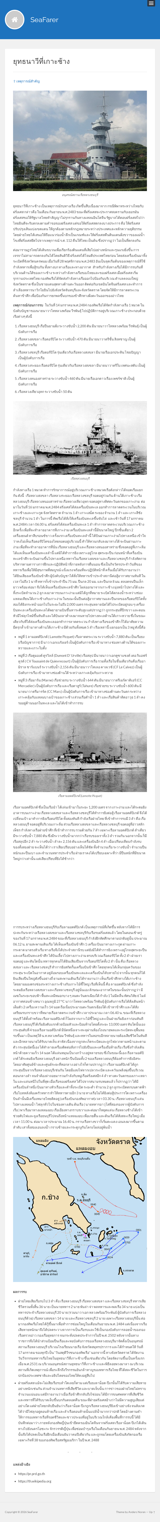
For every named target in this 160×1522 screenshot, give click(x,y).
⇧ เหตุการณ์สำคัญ (26, 81)
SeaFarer (44, 20)
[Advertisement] (80, 892)
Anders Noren (137, 1512)
